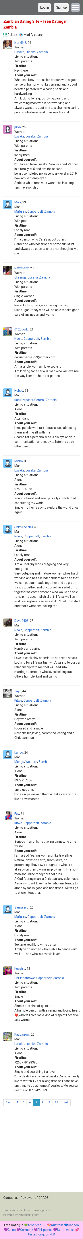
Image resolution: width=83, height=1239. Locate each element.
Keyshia (19, 968)
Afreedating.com (28, 1214)
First (9, 1102)
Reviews (26, 1197)
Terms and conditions (17, 1210)
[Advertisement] (41, 1150)
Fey (16, 813)
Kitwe (18, 700)
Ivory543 (20, 42)
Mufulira (20, 211)
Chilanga (20, 277)
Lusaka (19, 52)
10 (56, 1102)
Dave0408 (21, 620)
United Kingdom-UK (41, 1234)
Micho (18, 461)
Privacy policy (41, 1210)
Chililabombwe (24, 978)
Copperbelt (35, 211)
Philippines (44, 1229)
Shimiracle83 (23, 527)
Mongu (19, 762)
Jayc (17, 691)
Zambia (42, 52)
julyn (17, 127)
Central (39, 400)
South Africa (66, 1229)
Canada (73, 1225)
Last (65, 1102)
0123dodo (21, 329)
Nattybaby (21, 268)
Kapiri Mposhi (23, 400)
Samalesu (21, 907)
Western (31, 762)
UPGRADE (41, 1197)
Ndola (18, 338)
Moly (17, 202)
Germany (26, 1229)
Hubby (18, 390)
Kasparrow (21, 1034)
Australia (57, 1225)
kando (18, 752)
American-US (37, 1225)
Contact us (10, 1197)
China (12, 1229)
